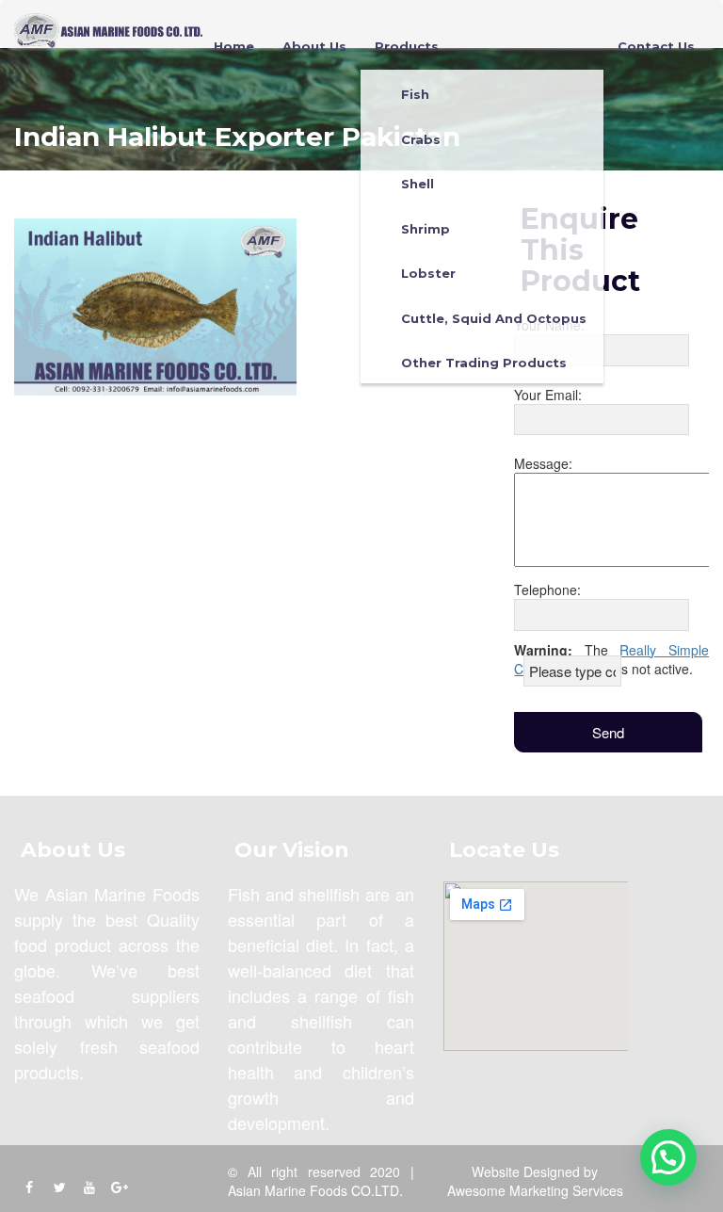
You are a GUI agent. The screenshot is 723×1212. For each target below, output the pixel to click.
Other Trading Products (484, 362)
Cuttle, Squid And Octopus (493, 318)
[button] (668, 1157)
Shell (417, 183)
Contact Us (656, 46)
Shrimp (425, 228)
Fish (415, 94)
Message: (543, 463)
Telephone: (547, 589)
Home (234, 46)
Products (407, 46)
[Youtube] (89, 1187)
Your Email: (548, 394)
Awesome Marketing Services (535, 1190)
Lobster (428, 273)
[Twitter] (59, 1187)
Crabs (421, 139)
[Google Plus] (119, 1187)
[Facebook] (29, 1187)
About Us (314, 46)
